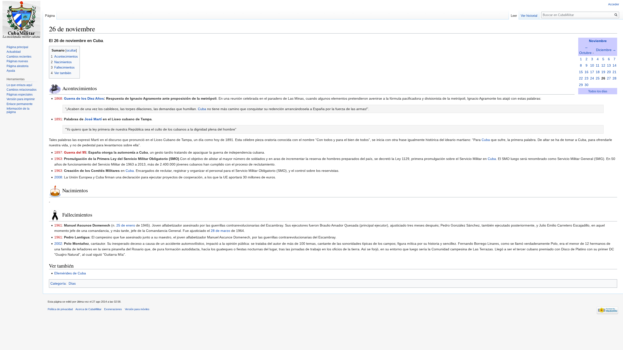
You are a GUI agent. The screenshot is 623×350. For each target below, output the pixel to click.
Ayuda (11, 70)
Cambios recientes (19, 56)
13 (609, 65)
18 (598, 72)
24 (592, 78)
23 (586, 78)
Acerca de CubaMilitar (88, 309)
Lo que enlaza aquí (19, 85)
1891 (58, 119)
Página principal (17, 47)
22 (581, 78)
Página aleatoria (17, 66)
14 (614, 65)
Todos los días (597, 91)
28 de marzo (220, 231)
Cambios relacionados (22, 89)
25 (598, 78)
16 (586, 72)
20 (609, 72)
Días (72, 283)
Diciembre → (606, 50)
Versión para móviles (137, 309)
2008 (58, 177)
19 (603, 72)
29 (581, 85)
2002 (58, 243)
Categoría (58, 283)
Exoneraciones (113, 309)
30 (586, 85)
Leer (514, 16)
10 (592, 65)
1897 (58, 152)
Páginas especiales (20, 94)
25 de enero (125, 225)
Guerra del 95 (75, 152)
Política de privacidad (60, 309)
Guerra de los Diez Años (84, 98)
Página (50, 16)
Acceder (613, 4)
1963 (58, 159)
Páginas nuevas (17, 61)
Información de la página (18, 110)
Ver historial (529, 16)
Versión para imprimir (21, 99)
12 (603, 65)
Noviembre (598, 41)
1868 (58, 98)
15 (581, 72)
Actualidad (14, 51)
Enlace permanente (20, 104)
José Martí (93, 119)
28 (614, 78)
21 (614, 72)
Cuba (202, 109)
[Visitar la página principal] (21, 19)
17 (592, 72)
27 (609, 78)
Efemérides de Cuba (70, 273)
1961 (58, 225)
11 (597, 65)
